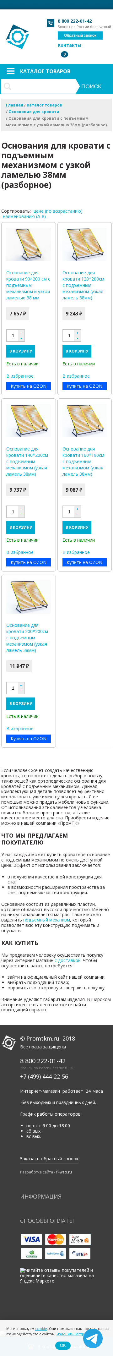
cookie (41, 1328)
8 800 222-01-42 (75, 21)
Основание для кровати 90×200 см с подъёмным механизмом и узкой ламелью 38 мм (28, 285)
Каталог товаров (45, 71)
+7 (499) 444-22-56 (44, 1076)
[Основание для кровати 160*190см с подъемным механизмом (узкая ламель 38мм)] (84, 421)
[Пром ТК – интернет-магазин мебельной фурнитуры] (18, 33)
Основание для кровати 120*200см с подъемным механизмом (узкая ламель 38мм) (83, 285)
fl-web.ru (64, 1172)
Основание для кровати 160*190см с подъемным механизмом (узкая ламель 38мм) (83, 461)
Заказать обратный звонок (49, 1159)
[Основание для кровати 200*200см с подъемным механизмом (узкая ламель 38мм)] (28, 597)
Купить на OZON (28, 386)
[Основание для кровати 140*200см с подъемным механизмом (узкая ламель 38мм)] (28, 421)
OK (63, 1345)
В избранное (20, 376)
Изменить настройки (74, 1333)
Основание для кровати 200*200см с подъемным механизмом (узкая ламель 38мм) (27, 637)
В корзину (20, 351)
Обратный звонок (80, 35)
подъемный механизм (46, 920)
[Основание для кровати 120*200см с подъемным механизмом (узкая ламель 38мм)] (84, 244)
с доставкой (68, 960)
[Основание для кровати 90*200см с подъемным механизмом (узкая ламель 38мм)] (28, 244)
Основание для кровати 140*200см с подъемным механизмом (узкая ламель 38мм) (27, 461)
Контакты (69, 45)
